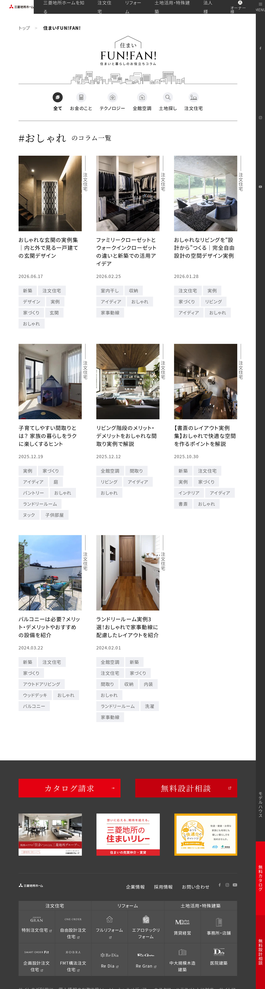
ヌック (29, 515)
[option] (50, 835)
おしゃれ (31, 323)
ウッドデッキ (35, 695)
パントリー (33, 492)
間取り (136, 470)
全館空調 (110, 470)
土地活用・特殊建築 (172, 7)
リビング (213, 301)
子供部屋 (54, 515)
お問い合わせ (196, 886)
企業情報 (135, 886)
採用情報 (163, 886)
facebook (260, 48)
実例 (55, 301)
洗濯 (149, 706)
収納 (133, 290)
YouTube (260, 187)
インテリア (189, 492)
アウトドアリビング (41, 684)
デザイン (31, 301)
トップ (24, 28)
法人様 (208, 7)
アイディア (111, 301)
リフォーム (133, 7)
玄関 (54, 312)
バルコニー (34, 706)
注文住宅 (105, 7)
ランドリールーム (40, 503)
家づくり (31, 312)
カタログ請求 (69, 788)
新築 (27, 290)
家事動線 (110, 312)
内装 (148, 684)
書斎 (183, 503)
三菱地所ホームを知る (64, 7)
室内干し (110, 290)
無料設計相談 (186, 788)
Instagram (260, 117)
